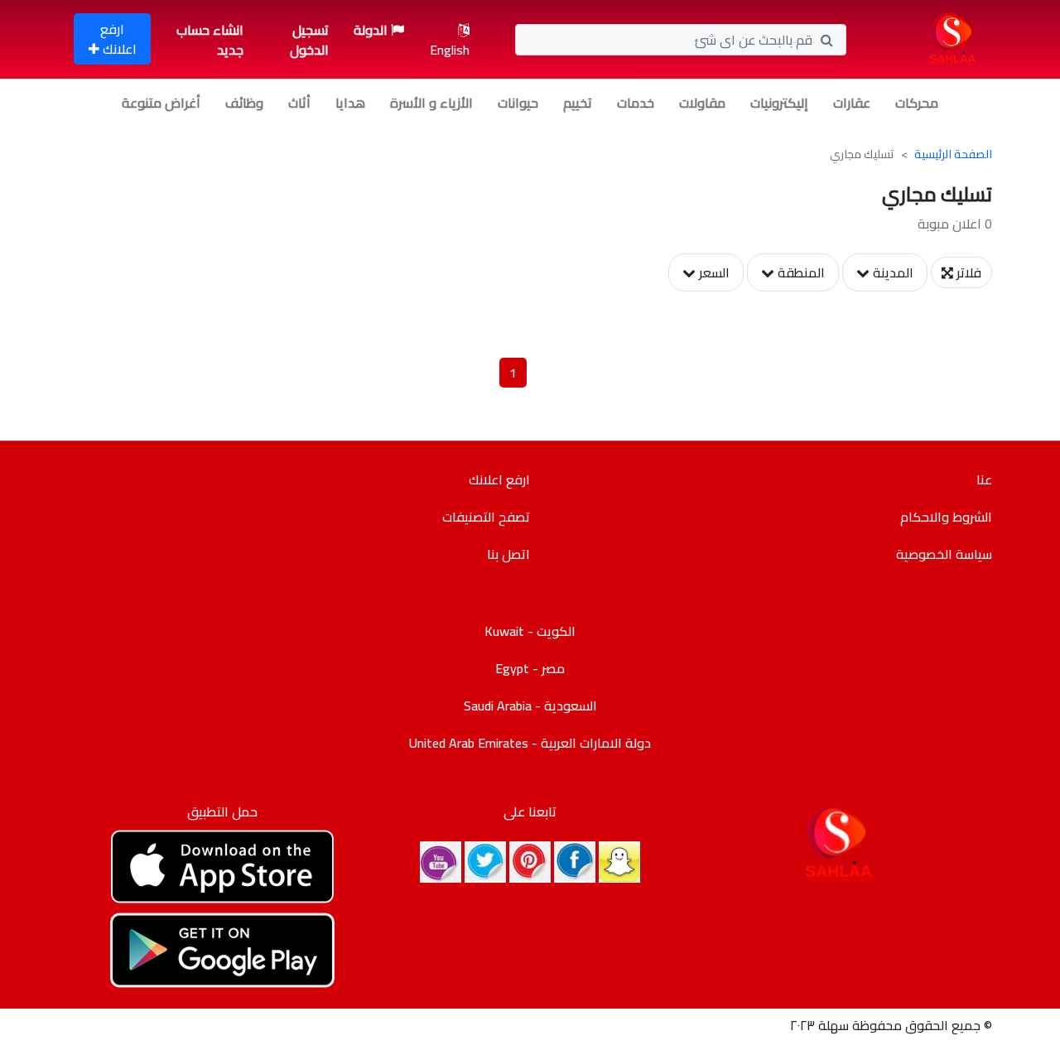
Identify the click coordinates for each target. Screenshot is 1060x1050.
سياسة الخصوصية (944, 554)
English (450, 49)
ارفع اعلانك (118, 39)
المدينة (891, 272)
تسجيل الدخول (309, 39)
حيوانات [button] (518, 102)
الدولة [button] (372, 29)
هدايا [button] (350, 102)
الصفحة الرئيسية (953, 154)
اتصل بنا (508, 554)
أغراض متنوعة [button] (161, 102)
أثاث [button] (299, 102)
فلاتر (967, 272)
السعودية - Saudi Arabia (530, 705)
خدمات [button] (635, 102)
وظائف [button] (244, 102)
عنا (984, 479)
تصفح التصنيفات (486, 516)
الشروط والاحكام (946, 516)
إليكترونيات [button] (779, 102)
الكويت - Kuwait (530, 631)
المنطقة (799, 272)
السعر (713, 272)
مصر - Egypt (530, 668)
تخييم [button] (577, 102)
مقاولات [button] (702, 102)
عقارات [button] (851, 102)
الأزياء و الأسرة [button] (431, 102)
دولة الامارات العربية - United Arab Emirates (530, 742)
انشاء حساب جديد (209, 39)
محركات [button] (916, 102)
